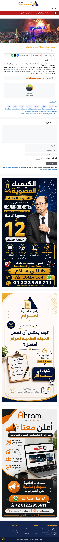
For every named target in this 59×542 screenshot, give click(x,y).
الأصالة (51, 106)
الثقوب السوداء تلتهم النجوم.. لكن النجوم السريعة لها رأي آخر (36, 13)
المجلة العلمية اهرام (33, 539)
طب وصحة (35, 531)
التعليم (36, 528)
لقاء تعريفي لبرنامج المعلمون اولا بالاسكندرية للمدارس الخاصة (38, 113)
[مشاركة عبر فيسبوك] (18, 55)
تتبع (9, 106)
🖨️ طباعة (45, 55)
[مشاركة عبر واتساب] (12, 55)
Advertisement (15, 528)
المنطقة (36, 106)
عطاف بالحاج (29, 95)
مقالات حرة (52, 102)
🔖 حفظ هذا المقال (36, 55)
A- (53, 55)
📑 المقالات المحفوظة (25, 55)
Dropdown (6, 528)
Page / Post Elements (16, 532)
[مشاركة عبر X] (15, 55)
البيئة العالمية (35, 533)
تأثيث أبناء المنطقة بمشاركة (18, 69)
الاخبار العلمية (26, 528)
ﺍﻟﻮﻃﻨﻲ (21, 106)
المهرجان (29, 106)
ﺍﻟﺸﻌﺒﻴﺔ (44, 106)
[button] (2, 8)
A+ (50, 55)
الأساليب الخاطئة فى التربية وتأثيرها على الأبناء (35, 78)
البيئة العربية (26, 533)
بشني (15, 106)
